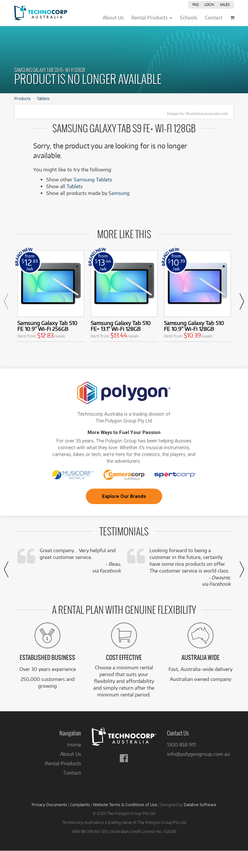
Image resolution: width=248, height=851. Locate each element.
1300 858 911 (181, 745)
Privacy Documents (49, 804)
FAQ (195, 4)
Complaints (80, 804)
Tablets (43, 98)
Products (22, 98)
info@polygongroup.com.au (198, 754)
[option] (51, 297)
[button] (6, 301)
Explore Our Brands (124, 496)
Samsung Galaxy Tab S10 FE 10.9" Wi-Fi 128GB (194, 325)
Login (209, 4)
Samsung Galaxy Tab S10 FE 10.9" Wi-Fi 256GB (47, 325)
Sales (225, 4)
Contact (72, 773)
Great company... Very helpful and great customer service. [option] (80, 560)
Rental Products (63, 763)
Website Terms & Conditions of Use (125, 804)
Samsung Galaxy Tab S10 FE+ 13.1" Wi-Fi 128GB (121, 325)
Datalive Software (200, 804)
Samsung (118, 193)
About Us (70, 754)
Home (74, 745)
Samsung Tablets (93, 180)
